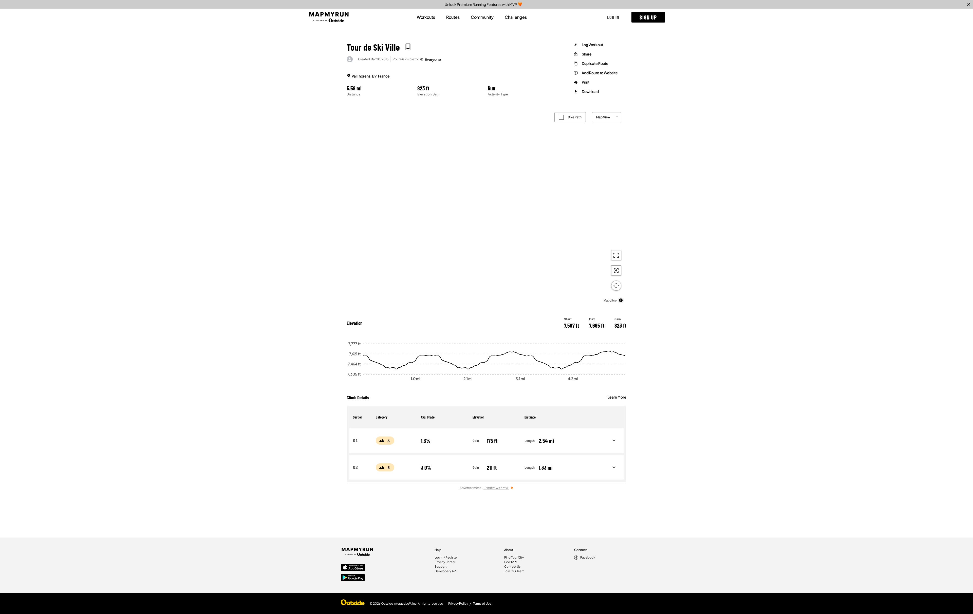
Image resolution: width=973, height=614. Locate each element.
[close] (968, 4)
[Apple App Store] (353, 568)
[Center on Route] (616, 270)
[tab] (426, 17)
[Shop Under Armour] (353, 603)
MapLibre (610, 300)
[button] (613, 17)
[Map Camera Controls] (616, 286)
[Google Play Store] (353, 578)
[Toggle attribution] (621, 300)
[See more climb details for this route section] (614, 440)
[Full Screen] (616, 255)
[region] (486, 206)
